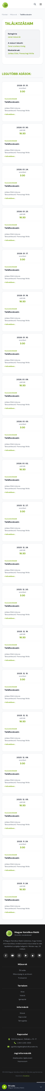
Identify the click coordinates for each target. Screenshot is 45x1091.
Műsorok (13, 14)
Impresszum (22, 1061)
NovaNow (26, 1076)
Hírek (22, 992)
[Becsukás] (41, 1087)
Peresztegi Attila (26, 53)
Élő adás (22, 970)
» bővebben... (10, 114)
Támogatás (22, 1021)
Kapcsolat (23, 1017)
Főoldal (5, 14)
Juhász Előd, (13, 53)
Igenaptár (22, 999)
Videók (22, 995)
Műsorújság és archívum (22, 974)
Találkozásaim (11, 102)
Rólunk (22, 1013)
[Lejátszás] (4, 1086)
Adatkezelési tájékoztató (22, 1058)
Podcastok (22, 978)
